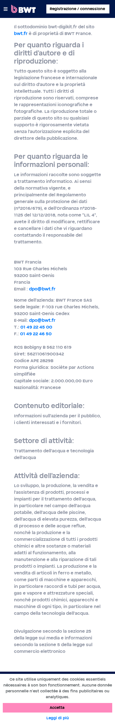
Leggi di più (57, 718)
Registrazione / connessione (77, 9)
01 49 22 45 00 (36, 327)
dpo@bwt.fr (42, 289)
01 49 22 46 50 (36, 333)
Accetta (57, 708)
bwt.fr (21, 33)
